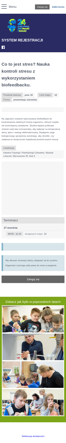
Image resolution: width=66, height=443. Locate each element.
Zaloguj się (42, 7)
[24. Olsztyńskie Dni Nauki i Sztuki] (18, 25)
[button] (3, 3)
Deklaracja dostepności (33, 436)
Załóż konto (58, 7)
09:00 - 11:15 (14, 234)
